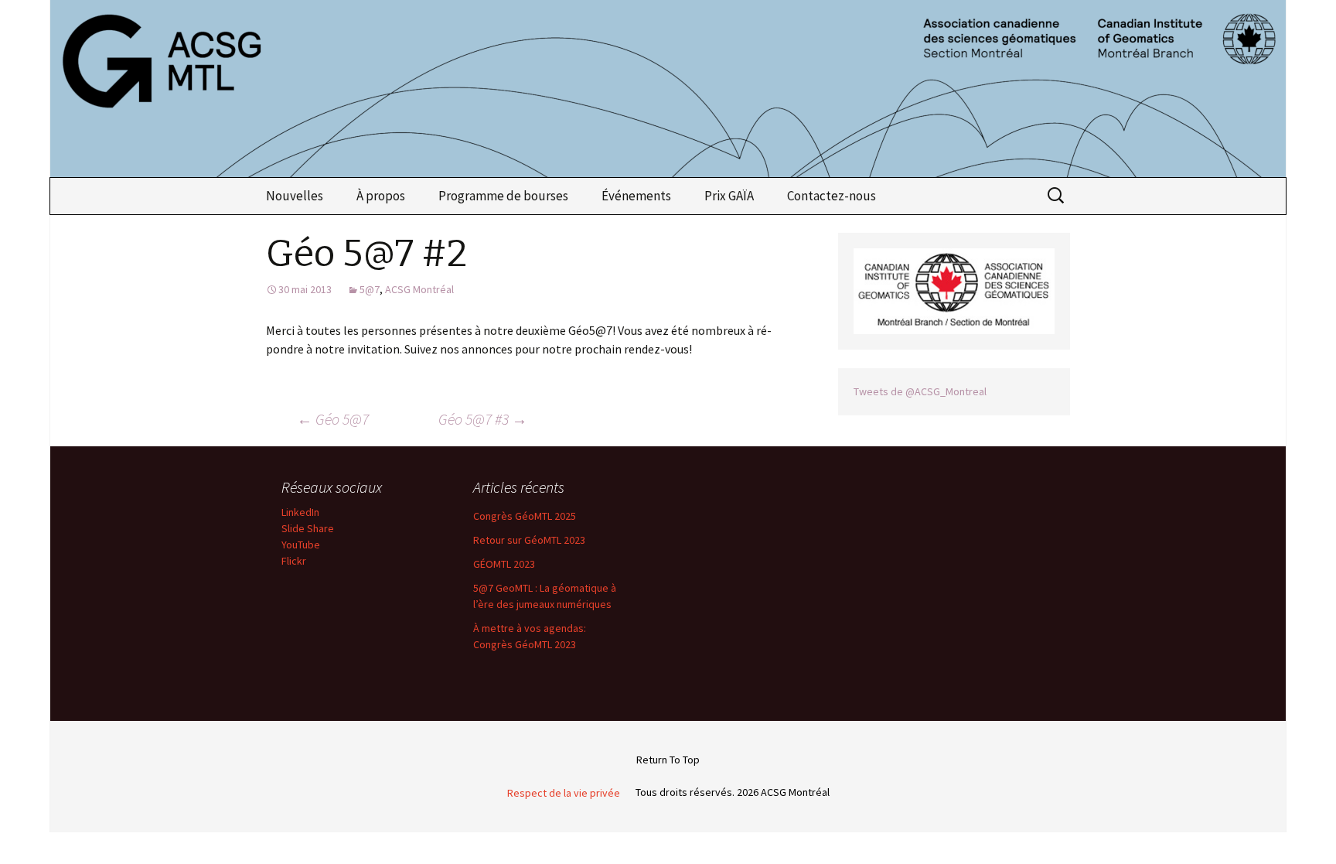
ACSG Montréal (419, 289)
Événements (636, 195)
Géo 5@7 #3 (482, 419)
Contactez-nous (831, 195)
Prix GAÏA (729, 195)
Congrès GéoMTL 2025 (524, 516)
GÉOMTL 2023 (504, 564)
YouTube (300, 545)
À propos (380, 195)
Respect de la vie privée (563, 793)
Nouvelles (294, 195)
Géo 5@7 (333, 419)
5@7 (370, 289)
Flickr (293, 561)
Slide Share (307, 528)
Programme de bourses (503, 195)
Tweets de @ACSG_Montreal (920, 391)
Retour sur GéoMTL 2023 (529, 540)
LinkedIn (300, 512)
